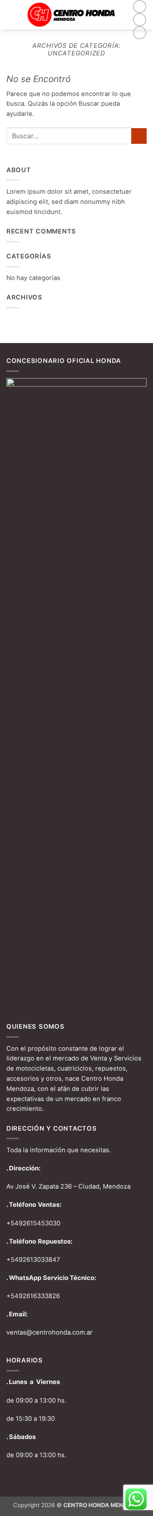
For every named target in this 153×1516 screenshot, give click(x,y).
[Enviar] (139, 136)
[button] (11, 15)
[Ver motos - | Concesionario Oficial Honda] (74, 14)
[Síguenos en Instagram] (139, 19)
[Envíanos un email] (139, 32)
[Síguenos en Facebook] (139, 6)
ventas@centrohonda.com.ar (49, 1332)
